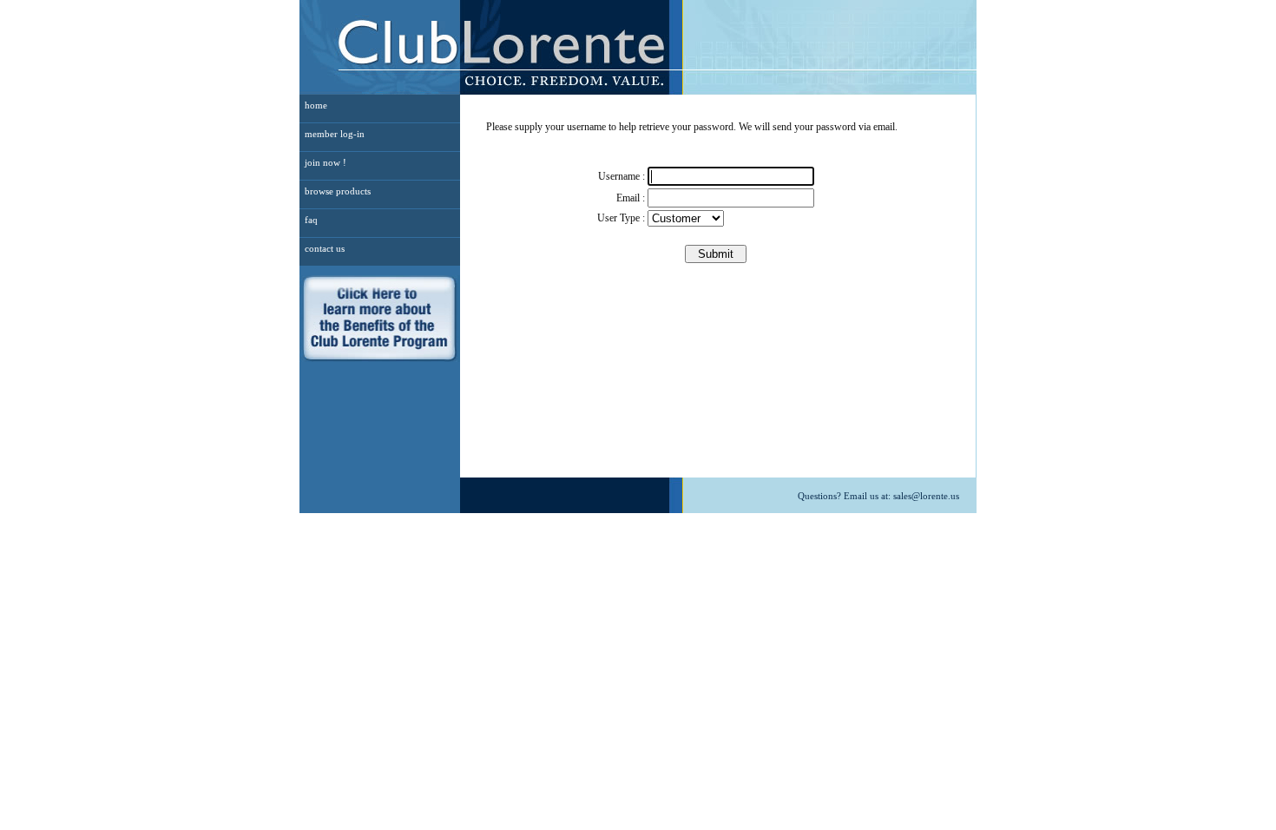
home (316, 105)
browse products (338, 191)
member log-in (335, 133)
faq (311, 219)
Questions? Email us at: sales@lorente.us (878, 496)
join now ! (325, 162)
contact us (325, 248)
